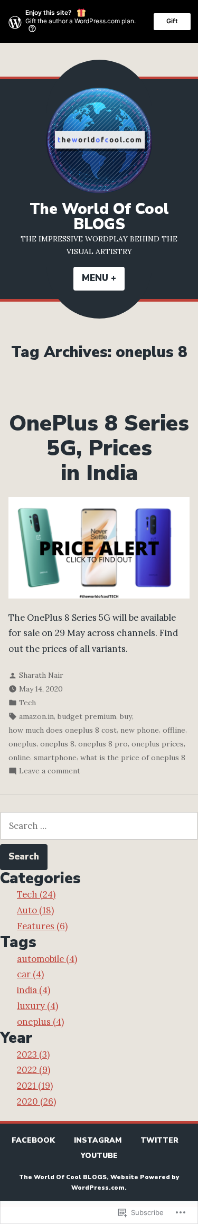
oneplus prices (157, 744)
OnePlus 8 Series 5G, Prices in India (99, 448)
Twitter (159, 1140)
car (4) (30, 974)
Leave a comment (49, 771)
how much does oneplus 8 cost (62, 730)
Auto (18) (35, 910)
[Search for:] (99, 826)
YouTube (99, 1156)
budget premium (87, 716)
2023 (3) (33, 1054)
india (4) (33, 990)
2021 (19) (35, 1085)
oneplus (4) (40, 1021)
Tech (27, 702)
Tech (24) (36, 894)
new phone (139, 730)
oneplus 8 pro (103, 744)
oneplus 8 (57, 744)
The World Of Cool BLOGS (99, 217)
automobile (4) (47, 959)
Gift (172, 21)
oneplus (22, 744)
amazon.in (36, 716)
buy (126, 716)
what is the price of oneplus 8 (132, 757)
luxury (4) (37, 1006)
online (19, 757)
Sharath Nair (41, 675)
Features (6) (42, 926)
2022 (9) (33, 1070)
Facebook (33, 1140)
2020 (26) (36, 1101)
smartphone (55, 757)
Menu (103, 278)
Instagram (97, 1140)
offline (174, 730)
